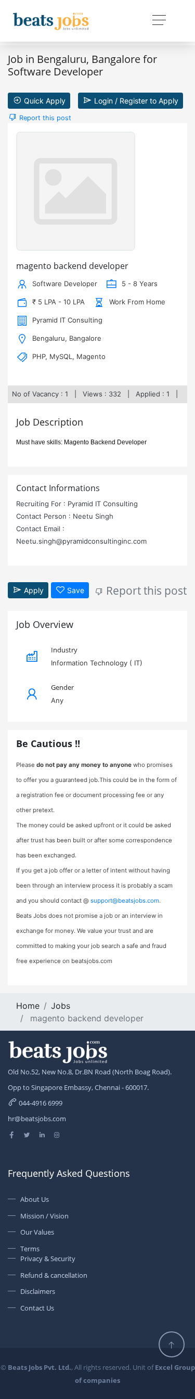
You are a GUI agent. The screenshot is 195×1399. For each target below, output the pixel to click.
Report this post (44, 118)
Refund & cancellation (53, 1275)
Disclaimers (37, 1291)
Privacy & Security (47, 1258)
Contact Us (37, 1308)
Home (28, 1005)
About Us (34, 1199)
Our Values (37, 1232)
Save (74, 590)
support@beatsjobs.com (124, 900)
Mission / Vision (44, 1216)
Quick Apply (44, 100)
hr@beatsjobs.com (37, 1118)
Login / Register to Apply (135, 100)
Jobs (60, 1005)
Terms (30, 1248)
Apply (33, 590)
